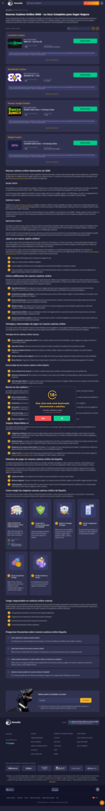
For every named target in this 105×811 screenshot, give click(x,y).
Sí (62, 418)
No (43, 418)
